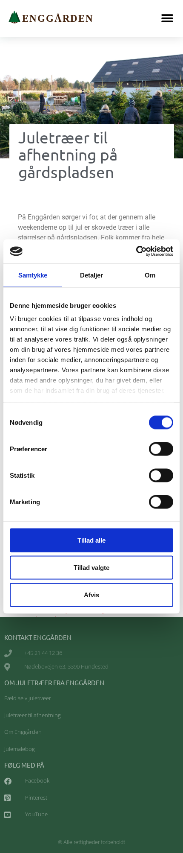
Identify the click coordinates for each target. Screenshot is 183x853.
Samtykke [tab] (33, 274)
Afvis (91, 594)
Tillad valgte (91, 567)
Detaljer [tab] (91, 274)
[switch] (161, 449)
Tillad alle (91, 539)
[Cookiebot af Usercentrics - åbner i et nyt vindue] (136, 251)
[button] (167, 18)
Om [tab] (150, 274)
